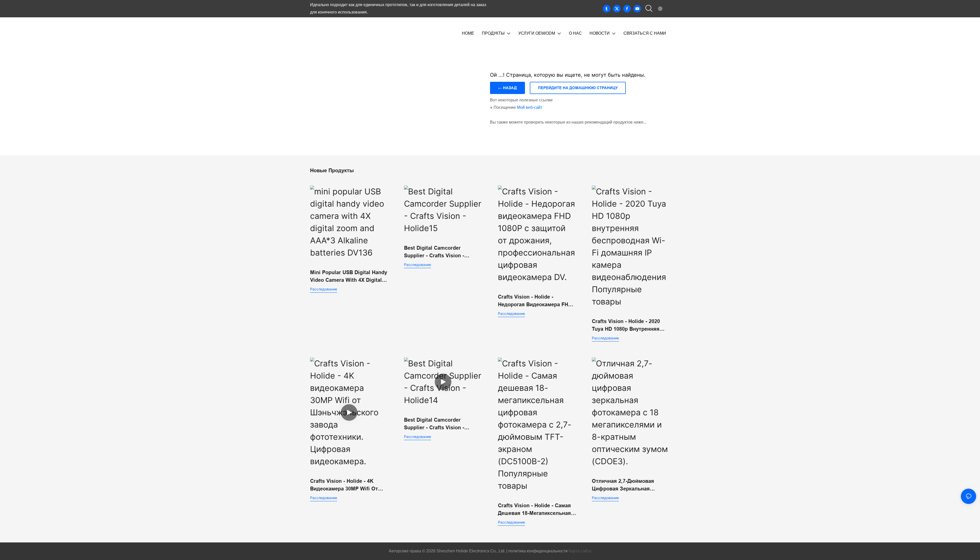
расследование (323, 289)
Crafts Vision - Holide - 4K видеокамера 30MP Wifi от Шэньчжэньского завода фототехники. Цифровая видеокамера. (344, 485)
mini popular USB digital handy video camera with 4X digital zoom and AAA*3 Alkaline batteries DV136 (348, 277)
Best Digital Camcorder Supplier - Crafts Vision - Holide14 (434, 424)
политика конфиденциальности (537, 551)
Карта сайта (580, 551)
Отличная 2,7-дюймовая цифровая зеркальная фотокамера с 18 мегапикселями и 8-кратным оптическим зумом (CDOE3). (628, 485)
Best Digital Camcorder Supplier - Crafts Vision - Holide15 (434, 252)
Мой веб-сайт (529, 107)
